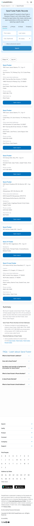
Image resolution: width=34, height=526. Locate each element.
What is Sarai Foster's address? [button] (11, 355)
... (13, 5)
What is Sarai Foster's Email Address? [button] (13, 384)
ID (17, 479)
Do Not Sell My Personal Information (10, 510)
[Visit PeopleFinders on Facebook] (6, 522)
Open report (17, 102)
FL (2, 479)
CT (25, 475)
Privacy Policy (7, 506)
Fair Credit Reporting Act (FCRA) (17, 501)
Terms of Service (26, 504)
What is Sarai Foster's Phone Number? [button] (13, 373)
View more (4, 481)
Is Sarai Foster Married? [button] (9, 379)
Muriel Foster (8, 342)
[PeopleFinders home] (7, 2)
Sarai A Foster (8, 242)
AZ (13, 475)
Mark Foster (19, 340)
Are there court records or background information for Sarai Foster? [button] (14, 367)
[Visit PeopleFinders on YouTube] (8, 522)
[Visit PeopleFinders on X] (2, 522)
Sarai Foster (7, 65)
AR (10, 475)
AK (2, 475)
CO (21, 475)
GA (6, 479)
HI (9, 479)
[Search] (27, 2)
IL (20, 479)
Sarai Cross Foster (9, 263)
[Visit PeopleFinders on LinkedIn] (4, 522)
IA (13, 479)
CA (17, 475)
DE (29, 475)
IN (24, 479)
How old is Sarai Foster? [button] (9, 361)
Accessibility (4, 518)
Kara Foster (12, 340)
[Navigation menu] (31, 2)
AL (6, 475)
